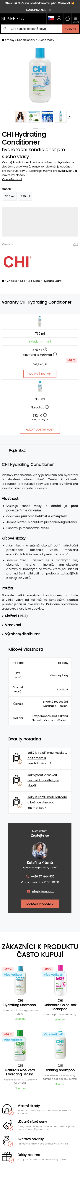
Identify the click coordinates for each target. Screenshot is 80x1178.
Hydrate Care (52, 281)
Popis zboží (18, 450)
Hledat (70, 28)
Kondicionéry (26, 40)
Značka (12, 281)
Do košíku (37, 373)
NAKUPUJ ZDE (36, 10)
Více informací (12, 179)
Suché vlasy (46, 40)
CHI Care (34, 281)
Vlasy (10, 40)
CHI (75, 244)
